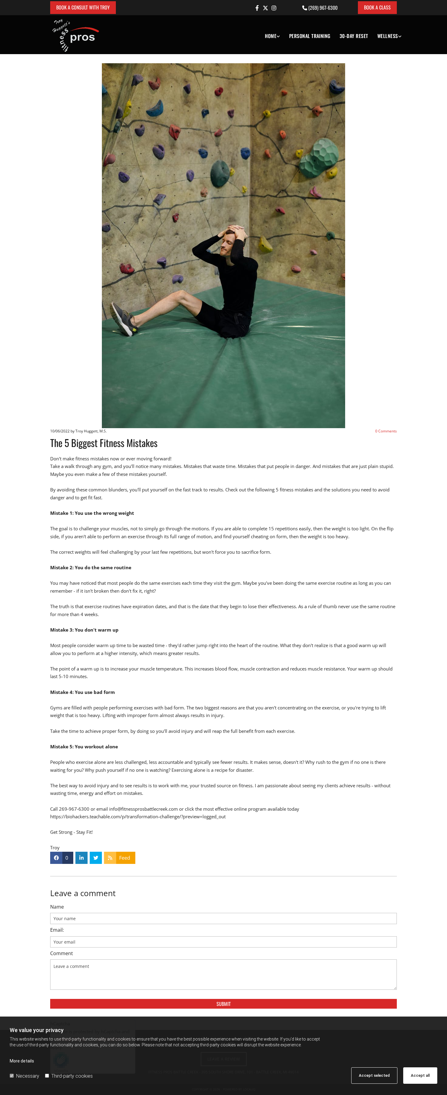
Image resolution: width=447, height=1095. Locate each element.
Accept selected (374, 1075)
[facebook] (257, 8)
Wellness (387, 36)
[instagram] (274, 8)
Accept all (420, 1075)
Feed (124, 857)
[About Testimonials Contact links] (278, 35)
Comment (61, 953)
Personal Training (310, 36)
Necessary (27, 1076)
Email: (57, 930)
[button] (83, 7)
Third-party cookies (72, 1076)
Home (270, 36)
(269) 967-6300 (323, 7)
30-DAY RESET (354, 36)
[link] (268, 35)
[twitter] (265, 8)
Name (57, 907)
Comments (386, 431)
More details (22, 1061)
